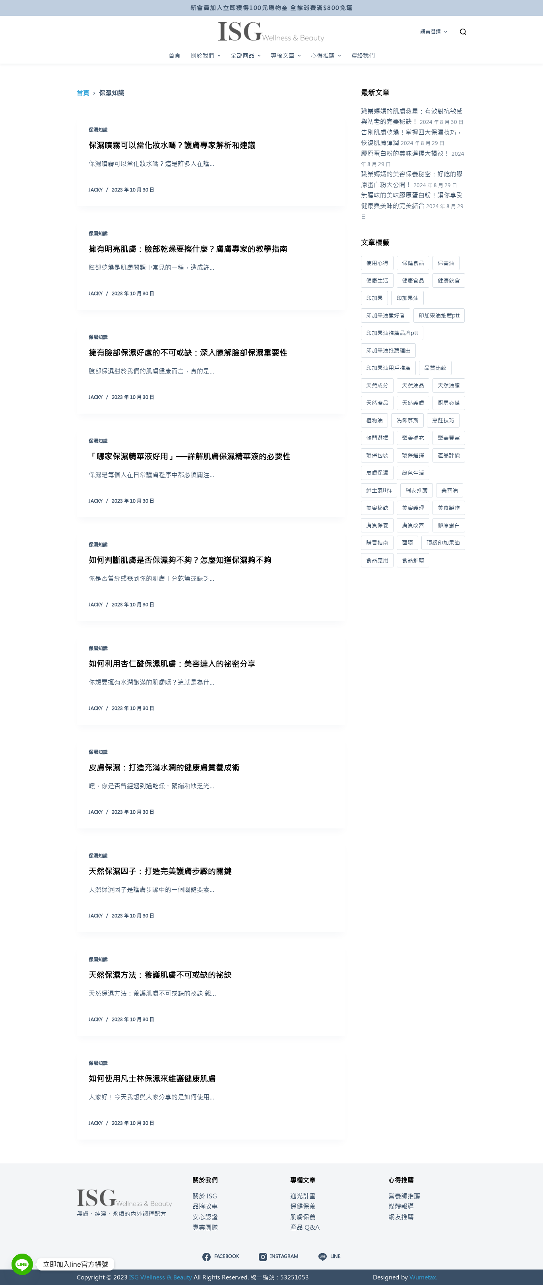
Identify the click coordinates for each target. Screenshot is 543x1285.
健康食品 (413, 280)
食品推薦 (413, 560)
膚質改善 (413, 525)
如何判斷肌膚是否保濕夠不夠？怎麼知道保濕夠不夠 (180, 560)
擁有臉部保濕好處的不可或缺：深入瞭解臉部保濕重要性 (188, 353)
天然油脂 (449, 385)
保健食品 (413, 263)
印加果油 (407, 298)
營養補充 (413, 437)
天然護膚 (413, 402)
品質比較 (435, 368)
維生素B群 (379, 490)
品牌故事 (205, 1206)
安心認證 (205, 1217)
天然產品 (377, 402)
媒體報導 (401, 1206)
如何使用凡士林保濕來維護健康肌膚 (152, 1079)
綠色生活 (413, 472)
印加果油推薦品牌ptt (392, 333)
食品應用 (377, 560)
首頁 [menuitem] (174, 55)
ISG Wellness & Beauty (160, 1277)
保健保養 (303, 1206)
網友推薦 (416, 490)
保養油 (446, 263)
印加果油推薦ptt (439, 315)
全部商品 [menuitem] (242, 55)
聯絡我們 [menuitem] (363, 55)
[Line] (22, 1264)
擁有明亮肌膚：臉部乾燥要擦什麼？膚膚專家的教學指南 (188, 249)
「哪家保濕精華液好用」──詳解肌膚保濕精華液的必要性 (190, 456)
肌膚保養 (303, 1217)
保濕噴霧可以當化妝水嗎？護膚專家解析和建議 (172, 145)
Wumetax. (423, 1277)
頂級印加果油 (443, 542)
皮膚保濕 (377, 472)
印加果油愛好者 (385, 315)
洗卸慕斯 (407, 420)
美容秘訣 (377, 507)
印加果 (374, 298)
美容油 (449, 490)
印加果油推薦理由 (388, 350)
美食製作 (449, 507)
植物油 (374, 420)
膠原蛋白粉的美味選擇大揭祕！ (405, 153)
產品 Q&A (305, 1227)
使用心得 (377, 263)
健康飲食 (449, 280)
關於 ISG (204, 1196)
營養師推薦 (404, 1196)
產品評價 (449, 455)
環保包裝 (377, 455)
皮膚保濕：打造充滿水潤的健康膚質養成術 (164, 767)
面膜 (407, 542)
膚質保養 (377, 525)
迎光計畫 (303, 1196)
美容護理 (413, 507)
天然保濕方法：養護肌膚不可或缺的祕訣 (160, 975)
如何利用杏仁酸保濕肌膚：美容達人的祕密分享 (172, 664)
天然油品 (413, 385)
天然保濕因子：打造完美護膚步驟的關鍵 (160, 871)
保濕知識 (98, 130)
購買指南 (377, 542)
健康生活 (377, 280)
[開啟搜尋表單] (463, 32)
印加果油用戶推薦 (388, 368)
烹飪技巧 (443, 420)
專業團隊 (205, 1227)
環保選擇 (413, 455)
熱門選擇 (377, 437)
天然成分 (377, 385)
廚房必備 (449, 402)
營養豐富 (449, 437)
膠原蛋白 (449, 525)
